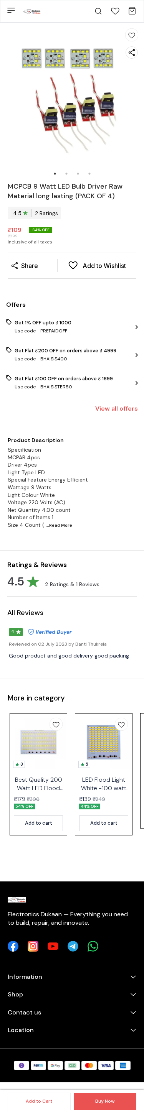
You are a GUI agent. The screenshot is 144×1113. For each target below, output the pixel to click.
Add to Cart (39, 1101)
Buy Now (104, 1101)
